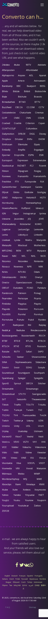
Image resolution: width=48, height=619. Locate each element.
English (7, 576)
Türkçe (29, 582)
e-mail (6, 539)
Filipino (5, 585)
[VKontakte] (26, 565)
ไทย (10, 585)
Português (38, 576)
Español (30, 576)
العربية (31, 585)
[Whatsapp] (31, 565)
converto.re (14, 597)
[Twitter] (21, 565)
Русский (24, 579)
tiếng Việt (17, 585)
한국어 (24, 585)
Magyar (8, 582)
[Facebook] (17, 565)
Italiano (5, 579)
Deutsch (14, 576)
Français (22, 576)
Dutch (11, 579)
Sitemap (32, 607)
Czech (23, 582)
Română (43, 579)
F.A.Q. (7, 607)
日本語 (37, 585)
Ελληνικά (16, 582)
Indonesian (38, 582)
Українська (33, 579)
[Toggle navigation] (42, 4)
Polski (17, 579)
